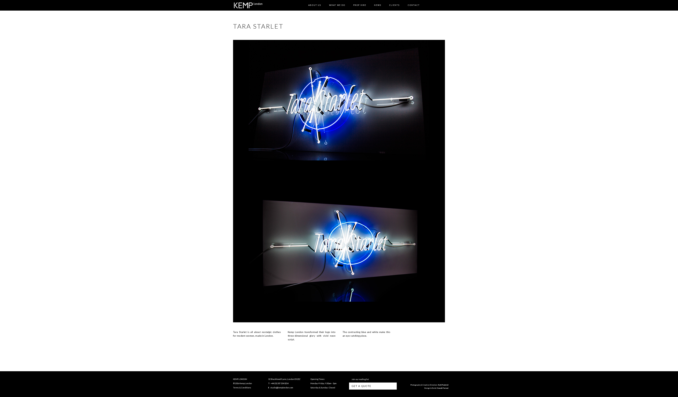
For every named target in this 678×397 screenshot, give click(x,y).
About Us (314, 5)
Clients (394, 5)
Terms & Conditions (242, 387)
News (377, 5)
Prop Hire (359, 5)
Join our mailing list (360, 379)
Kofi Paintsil (443, 385)
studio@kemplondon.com (281, 387)
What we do (337, 5)
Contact (414, 5)
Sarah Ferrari (442, 388)
